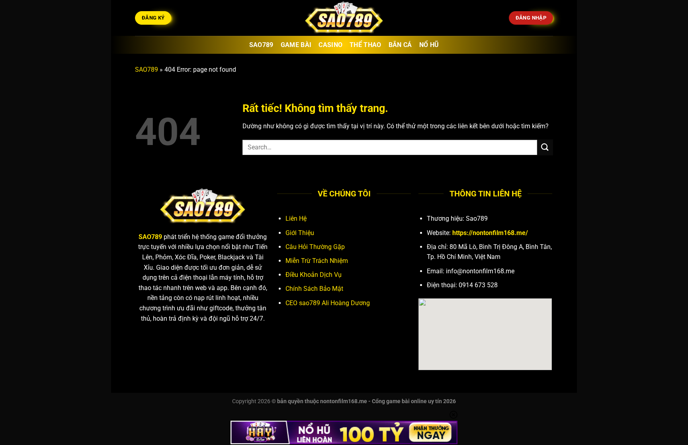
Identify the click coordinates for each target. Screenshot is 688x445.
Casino (330, 45)
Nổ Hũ (429, 45)
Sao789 (261, 45)
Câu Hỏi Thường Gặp (315, 247)
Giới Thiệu (299, 233)
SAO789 (146, 69)
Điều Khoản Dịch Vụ (313, 274)
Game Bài (296, 45)
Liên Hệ (296, 218)
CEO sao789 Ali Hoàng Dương (327, 303)
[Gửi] (545, 147)
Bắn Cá (400, 45)
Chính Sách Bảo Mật (314, 288)
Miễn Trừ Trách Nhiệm (316, 261)
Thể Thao (365, 45)
